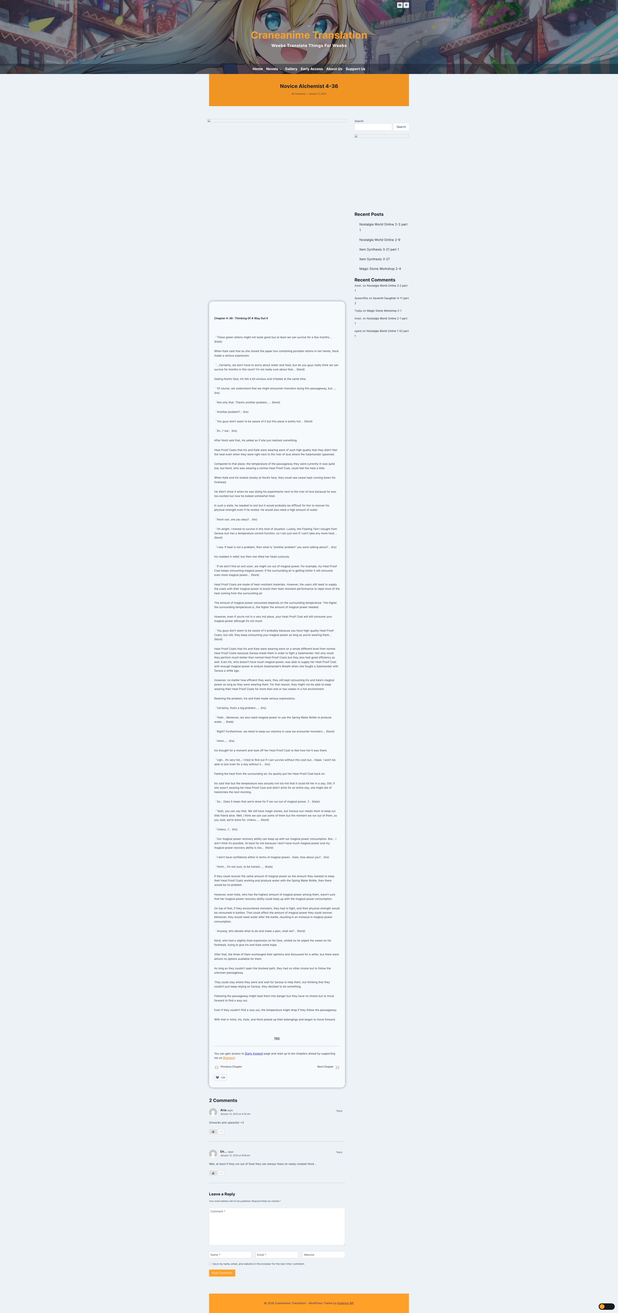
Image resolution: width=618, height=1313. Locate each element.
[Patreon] (229, 1058)
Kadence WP (345, 1303)
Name (215, 1254)
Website (309, 1254)
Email (261, 1254)
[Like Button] (217, 1077)
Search (359, 121)
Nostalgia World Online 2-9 (379, 240)
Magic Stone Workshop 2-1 (384, 310)
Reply (339, 1110)
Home (258, 69)
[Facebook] (400, 5)
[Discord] (406, 5)
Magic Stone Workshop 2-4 (380, 269)
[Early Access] (254, 1053)
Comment (218, 1211)
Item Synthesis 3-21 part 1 (379, 249)
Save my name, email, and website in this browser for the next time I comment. (259, 1263)
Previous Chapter (231, 1066)
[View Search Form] (370, 69)
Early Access (312, 69)
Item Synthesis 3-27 (374, 259)
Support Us (355, 69)
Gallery (291, 69)
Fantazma (300, 93)
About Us (334, 69)
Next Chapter (325, 1066)
